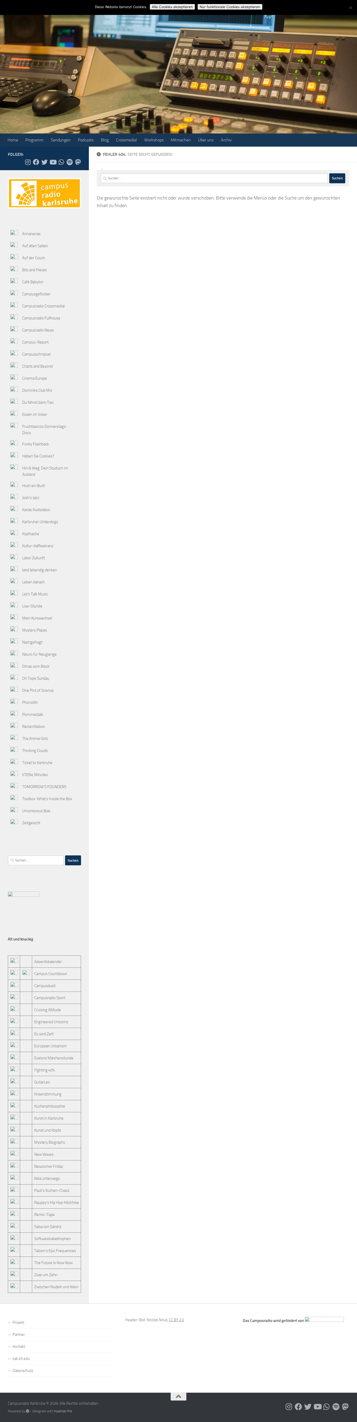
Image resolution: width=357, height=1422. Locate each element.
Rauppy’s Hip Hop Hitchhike (56, 1202)
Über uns (206, 139)
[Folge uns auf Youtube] (53, 162)
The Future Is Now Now (53, 1262)
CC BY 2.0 (176, 1320)
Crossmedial (126, 139)
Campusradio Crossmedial (43, 306)
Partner (19, 1334)
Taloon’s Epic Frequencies (55, 1250)
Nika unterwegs (47, 1178)
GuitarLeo (42, 1082)
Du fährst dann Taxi (38, 402)
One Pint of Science (38, 690)
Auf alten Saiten (35, 246)
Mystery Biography (49, 1142)
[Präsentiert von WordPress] (27, 1411)
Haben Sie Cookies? (38, 456)
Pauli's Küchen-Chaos (51, 1190)
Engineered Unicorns (51, 1022)
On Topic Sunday (35, 678)
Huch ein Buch (33, 485)
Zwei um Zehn (45, 1274)
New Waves (44, 1154)
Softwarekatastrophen (52, 1238)
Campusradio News (38, 330)
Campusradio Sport (49, 997)
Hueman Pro (63, 1411)
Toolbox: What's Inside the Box (47, 798)
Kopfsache (30, 534)
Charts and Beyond (37, 366)
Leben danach (33, 582)
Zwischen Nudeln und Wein (56, 1287)
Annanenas (31, 233)
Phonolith (30, 702)
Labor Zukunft (33, 558)
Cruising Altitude (47, 1010)
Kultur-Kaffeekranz (37, 546)
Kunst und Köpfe (47, 1130)
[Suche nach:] (214, 178)
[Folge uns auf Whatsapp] (61, 162)
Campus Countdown (50, 973)
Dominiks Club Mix (37, 390)
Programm (34, 139)
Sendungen (61, 139)
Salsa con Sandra (47, 1226)
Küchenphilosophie (49, 1106)
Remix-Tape (44, 1214)
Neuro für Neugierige (39, 654)
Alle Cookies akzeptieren (172, 7)
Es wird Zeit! (44, 1034)
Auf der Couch (33, 258)
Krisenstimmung (47, 1094)
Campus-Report (35, 342)
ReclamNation (33, 726)
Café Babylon (32, 282)
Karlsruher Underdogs (40, 521)
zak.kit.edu (21, 1358)
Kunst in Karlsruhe (49, 1118)
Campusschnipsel (36, 354)
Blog (105, 139)
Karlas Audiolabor (36, 509)
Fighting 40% (44, 1070)
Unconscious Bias (36, 811)
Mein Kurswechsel (37, 618)
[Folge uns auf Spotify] (69, 162)
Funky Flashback (35, 444)
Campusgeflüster (36, 294)
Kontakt (19, 1346)
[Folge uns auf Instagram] (28, 162)
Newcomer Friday (48, 1166)
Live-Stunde (32, 606)
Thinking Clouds (35, 750)
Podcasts (86, 139)
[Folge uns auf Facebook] (36, 162)
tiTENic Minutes (35, 774)
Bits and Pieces (34, 270)
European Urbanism (50, 1046)
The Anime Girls (35, 738)
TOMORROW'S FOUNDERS (44, 786)
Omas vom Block (35, 666)
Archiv (226, 139)
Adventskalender (48, 961)
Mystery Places (34, 630)
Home (13, 139)
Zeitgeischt (31, 823)
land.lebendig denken (39, 570)
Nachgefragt (32, 642)
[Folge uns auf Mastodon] (78, 162)
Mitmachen (181, 139)
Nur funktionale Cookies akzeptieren (230, 7)
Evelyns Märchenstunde (53, 1058)
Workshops (154, 139)
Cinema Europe (34, 378)
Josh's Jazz (30, 497)
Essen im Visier (34, 414)
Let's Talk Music (35, 594)
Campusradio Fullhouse (41, 318)
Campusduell (44, 985)
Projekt (18, 1322)
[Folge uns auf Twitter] (44, 162)
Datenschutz (23, 1370)
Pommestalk (32, 714)
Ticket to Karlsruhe (37, 762)
